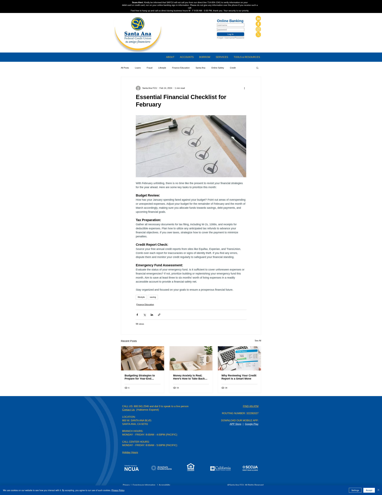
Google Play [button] (251, 424)
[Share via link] (159, 314)
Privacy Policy (117, 490)
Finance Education (181, 68)
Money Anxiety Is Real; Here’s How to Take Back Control (189, 377)
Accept (369, 490)
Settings (355, 490)
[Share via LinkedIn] (151, 314)
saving (153, 297)
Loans (138, 68)
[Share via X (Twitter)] (144, 314)
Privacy (127, 485)
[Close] (378, 490)
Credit (233, 68)
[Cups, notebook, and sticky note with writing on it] (191, 358)
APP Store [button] (235, 424)
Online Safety (217, 68)
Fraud (149, 68)
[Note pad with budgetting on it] (142, 358)
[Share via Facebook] (137, 314)
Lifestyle (162, 68)
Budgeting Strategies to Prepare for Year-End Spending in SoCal (140, 377)
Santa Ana (200, 68)
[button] (171, 57)
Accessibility (165, 485)
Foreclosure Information (144, 485)
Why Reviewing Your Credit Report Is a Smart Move (238, 377)
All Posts (125, 68)
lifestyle (141, 297)
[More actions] (244, 88)
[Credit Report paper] (239, 358)
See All (258, 340)
